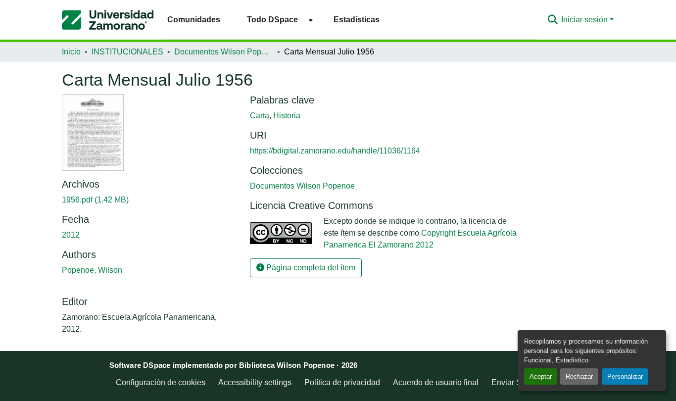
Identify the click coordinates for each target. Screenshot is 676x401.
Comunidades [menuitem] (193, 19)
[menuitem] (277, 19)
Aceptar (541, 376)
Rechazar (579, 376)
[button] (107, 20)
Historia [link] (286, 115)
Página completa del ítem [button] (309, 267)
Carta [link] (259, 115)
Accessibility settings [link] (254, 382)
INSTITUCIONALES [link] (127, 52)
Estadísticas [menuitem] (357, 19)
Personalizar (625, 376)
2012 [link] (71, 235)
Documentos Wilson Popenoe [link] (223, 52)
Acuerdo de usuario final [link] (436, 382)
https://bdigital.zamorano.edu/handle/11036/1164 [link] (335, 151)
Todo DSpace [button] (272, 19)
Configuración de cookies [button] (160, 382)
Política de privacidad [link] (342, 382)
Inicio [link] (71, 52)
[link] (150, 200)
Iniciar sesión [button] (585, 19)
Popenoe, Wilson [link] (92, 270)
